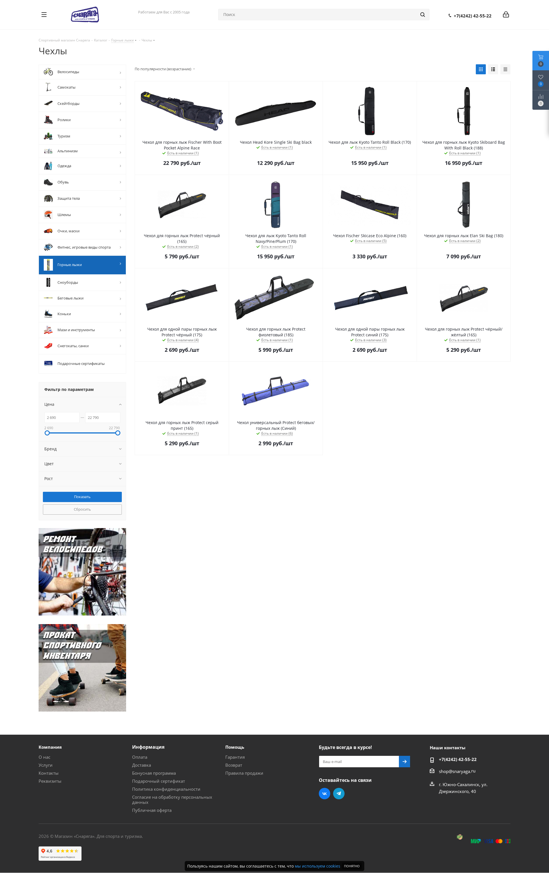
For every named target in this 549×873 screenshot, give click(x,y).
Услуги (46, 765)
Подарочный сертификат (158, 781)
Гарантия (235, 757)
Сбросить (82, 509)
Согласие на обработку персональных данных (172, 799)
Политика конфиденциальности (166, 789)
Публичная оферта (152, 810)
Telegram (339, 793)
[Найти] (422, 14)
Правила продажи (244, 773)
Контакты (49, 773)
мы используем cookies (317, 866)
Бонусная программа (154, 773)
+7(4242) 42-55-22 (473, 15)
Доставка (141, 765)
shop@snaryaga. (455, 771)
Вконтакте (324, 793)
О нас (44, 757)
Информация (148, 747)
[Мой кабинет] (506, 14)
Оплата (139, 757)
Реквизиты (50, 781)
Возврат (233, 765)
